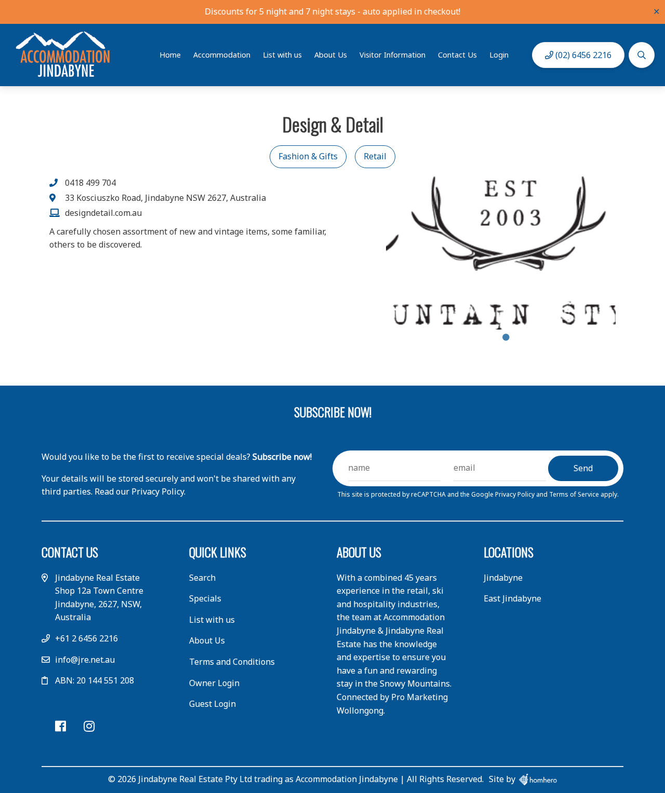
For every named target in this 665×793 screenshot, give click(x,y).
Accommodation (221, 55)
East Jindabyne (512, 598)
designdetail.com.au (103, 212)
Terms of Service (575, 494)
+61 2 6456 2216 (86, 638)
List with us (282, 55)
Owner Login (214, 683)
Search (202, 577)
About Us (330, 55)
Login (499, 55)
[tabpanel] (501, 253)
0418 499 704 (90, 182)
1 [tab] (506, 337)
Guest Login (212, 703)
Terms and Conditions (232, 661)
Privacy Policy (515, 494)
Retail (375, 156)
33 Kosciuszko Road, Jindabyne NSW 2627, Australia (165, 197)
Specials (205, 598)
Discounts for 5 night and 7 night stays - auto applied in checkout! (332, 11)
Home (170, 55)
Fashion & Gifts (308, 156)
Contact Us (457, 55)
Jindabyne (503, 577)
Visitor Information (392, 55)
